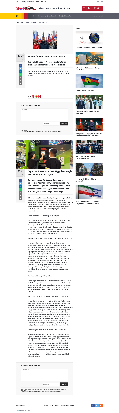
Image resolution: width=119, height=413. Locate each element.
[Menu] (84, 8)
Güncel (41, 8)
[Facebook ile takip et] (93, 405)
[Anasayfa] (17, 1)
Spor (68, 8)
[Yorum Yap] (20, 83)
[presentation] (22, 16)
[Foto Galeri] (102, 1)
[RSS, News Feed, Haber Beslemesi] (101, 405)
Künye (51, 405)
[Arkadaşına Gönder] (20, 77)
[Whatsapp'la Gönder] (20, 74)
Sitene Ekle (43, 1)
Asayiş (62, 8)
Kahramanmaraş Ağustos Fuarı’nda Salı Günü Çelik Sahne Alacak (55, 16)
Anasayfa (45, 405)
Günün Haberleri (30, 1)
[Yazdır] (20, 80)
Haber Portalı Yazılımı (24, 410)
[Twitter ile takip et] (97, 405)
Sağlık (48, 8)
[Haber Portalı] (26, 8)
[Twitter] (20, 68)
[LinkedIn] (20, 71)
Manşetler (22, 1)
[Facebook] (20, 65)
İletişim (57, 405)
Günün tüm (97, 16)
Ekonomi (55, 8)
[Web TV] (98, 1)
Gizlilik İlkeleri (64, 405)
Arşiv (37, 1)
